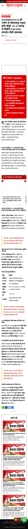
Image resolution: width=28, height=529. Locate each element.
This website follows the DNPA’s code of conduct (12, 522)
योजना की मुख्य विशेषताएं (13, 101)
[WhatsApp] (11, 45)
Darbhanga (10, 14)
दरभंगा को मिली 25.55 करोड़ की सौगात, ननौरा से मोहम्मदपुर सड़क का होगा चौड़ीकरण (15, 84)
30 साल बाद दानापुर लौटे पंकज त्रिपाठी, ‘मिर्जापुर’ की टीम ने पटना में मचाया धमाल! (14, 434)
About (7, 521)
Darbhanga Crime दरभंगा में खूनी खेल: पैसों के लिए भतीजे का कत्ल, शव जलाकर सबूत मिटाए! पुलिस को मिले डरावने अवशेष (14, 484)
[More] (18, 45)
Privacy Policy (14, 524)
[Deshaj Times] (3, 40)
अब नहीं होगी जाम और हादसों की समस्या (15, 109)
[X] (15, 45)
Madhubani (5, 506)
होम (2, 14)
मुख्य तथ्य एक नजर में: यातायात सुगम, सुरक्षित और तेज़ (14, 97)
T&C (23, 522)
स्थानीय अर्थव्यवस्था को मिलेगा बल (14, 114)
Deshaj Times (11, 40)
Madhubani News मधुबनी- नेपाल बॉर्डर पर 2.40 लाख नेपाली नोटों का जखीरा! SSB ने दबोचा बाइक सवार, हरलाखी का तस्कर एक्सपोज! (13, 509)
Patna (4, 432)
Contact (10, 521)
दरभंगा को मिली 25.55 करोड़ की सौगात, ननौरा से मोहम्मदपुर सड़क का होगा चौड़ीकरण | (15, 91)
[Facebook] (8, 45)
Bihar (5, 14)
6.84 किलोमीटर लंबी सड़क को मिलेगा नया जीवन (14, 104)
